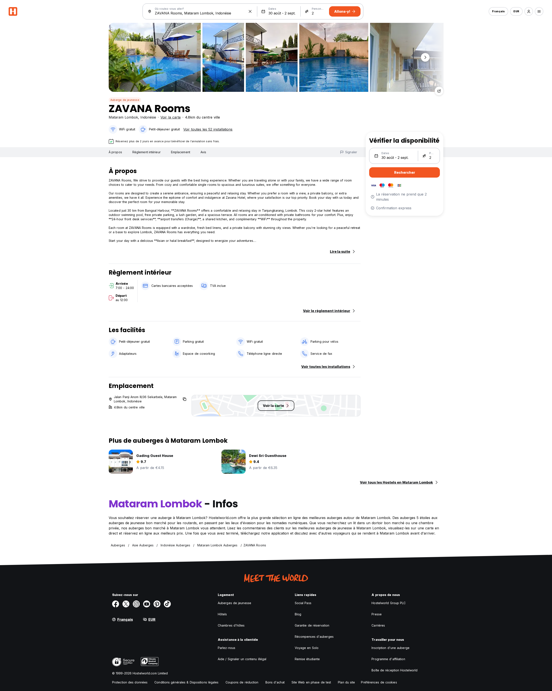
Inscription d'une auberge (390, 648)
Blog (298, 614)
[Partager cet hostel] (439, 91)
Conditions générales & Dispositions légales (186, 682)
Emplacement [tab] (180, 152)
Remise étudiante (307, 659)
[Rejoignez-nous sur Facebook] (115, 603)
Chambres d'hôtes (231, 625)
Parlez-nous (226, 648)
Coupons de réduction (242, 682)
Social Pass (303, 603)
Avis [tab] (203, 152)
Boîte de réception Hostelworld (394, 670)
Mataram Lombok (123, 117)
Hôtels (222, 614)
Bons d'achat (275, 682)
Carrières (378, 625)
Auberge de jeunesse (124, 100)
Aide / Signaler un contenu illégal (242, 659)
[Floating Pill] (425, 57)
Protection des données (129, 682)
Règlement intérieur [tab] (146, 152)
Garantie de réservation (312, 625)
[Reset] (250, 11)
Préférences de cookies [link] (379, 682)
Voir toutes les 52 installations (207, 129)
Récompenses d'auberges (314, 636)
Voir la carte (170, 117)
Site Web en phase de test (311, 682)
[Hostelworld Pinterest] (157, 603)
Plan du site (346, 682)
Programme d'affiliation (388, 659)
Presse (377, 614)
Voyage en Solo (306, 648)
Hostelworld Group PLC (389, 603)
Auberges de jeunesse (234, 603)
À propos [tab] (115, 152)
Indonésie (148, 117)
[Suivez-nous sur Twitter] (125, 603)
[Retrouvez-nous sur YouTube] (146, 603)
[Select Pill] (528, 11)
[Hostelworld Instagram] (136, 603)
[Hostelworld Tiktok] (167, 603)
